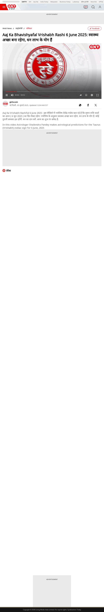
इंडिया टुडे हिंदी (84, 2)
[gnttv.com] (5, 103)
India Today (44, 2)
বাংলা (30, 2)
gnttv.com (14, 102)
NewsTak (94, 2)
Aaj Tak (35, 2)
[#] (80, 105)
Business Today (65, 2)
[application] (52, 71)
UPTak (101, 2)
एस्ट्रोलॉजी (19, 28)
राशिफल (29, 28)
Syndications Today (74, 610)
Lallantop (76, 2)
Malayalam (53, 2)
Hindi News (7, 28)
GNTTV (24, 2)
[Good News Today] (12, 8)
